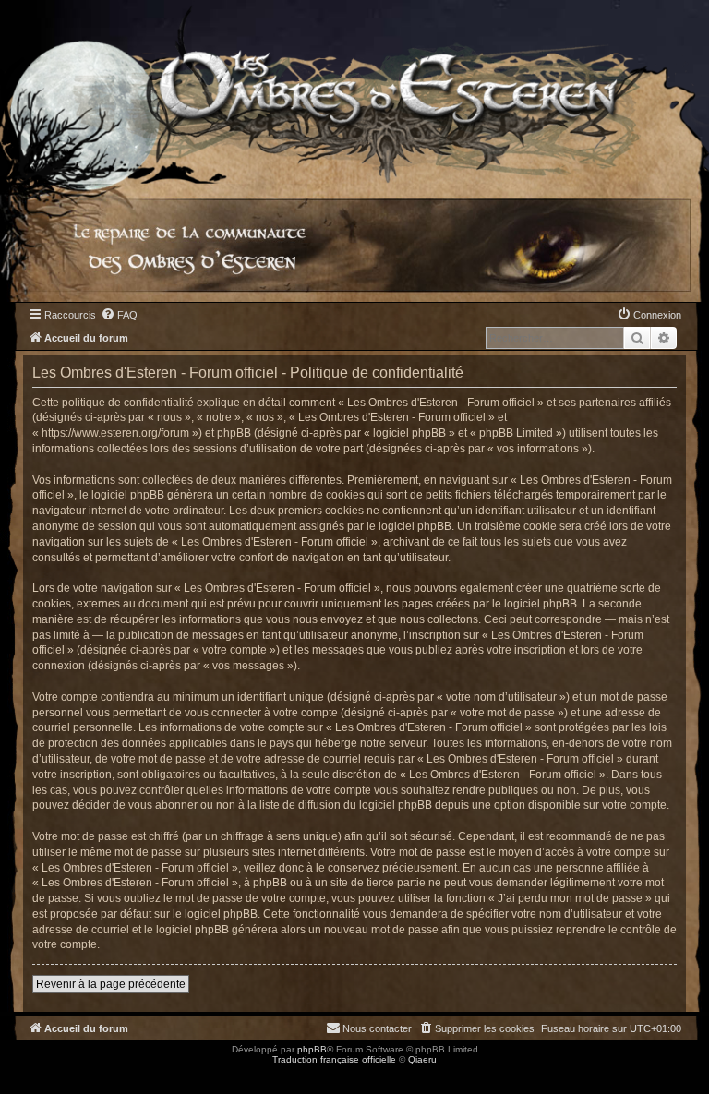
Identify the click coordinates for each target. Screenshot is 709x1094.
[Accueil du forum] (354, 92)
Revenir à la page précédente (111, 984)
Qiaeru (422, 1059)
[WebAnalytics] (37, 1076)
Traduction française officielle (334, 1059)
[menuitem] (119, 315)
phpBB (312, 1049)
